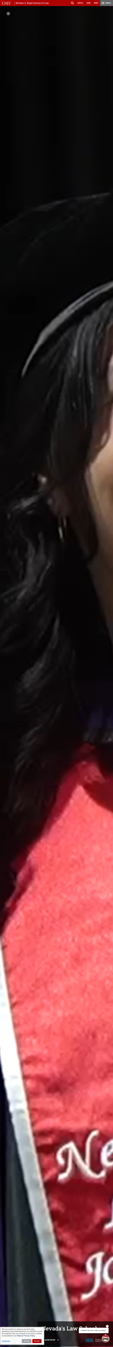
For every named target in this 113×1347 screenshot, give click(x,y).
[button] (8, 14)
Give (89, 3)
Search (72, 3)
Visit (96, 3)
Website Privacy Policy (26, 1336)
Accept (37, 1341)
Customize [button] (6, 1341)
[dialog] (22, 1336)
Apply (80, 3)
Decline (27, 1341)
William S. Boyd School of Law (32, 3)
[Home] (8, 3)
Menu (108, 3)
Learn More (49, 1340)
